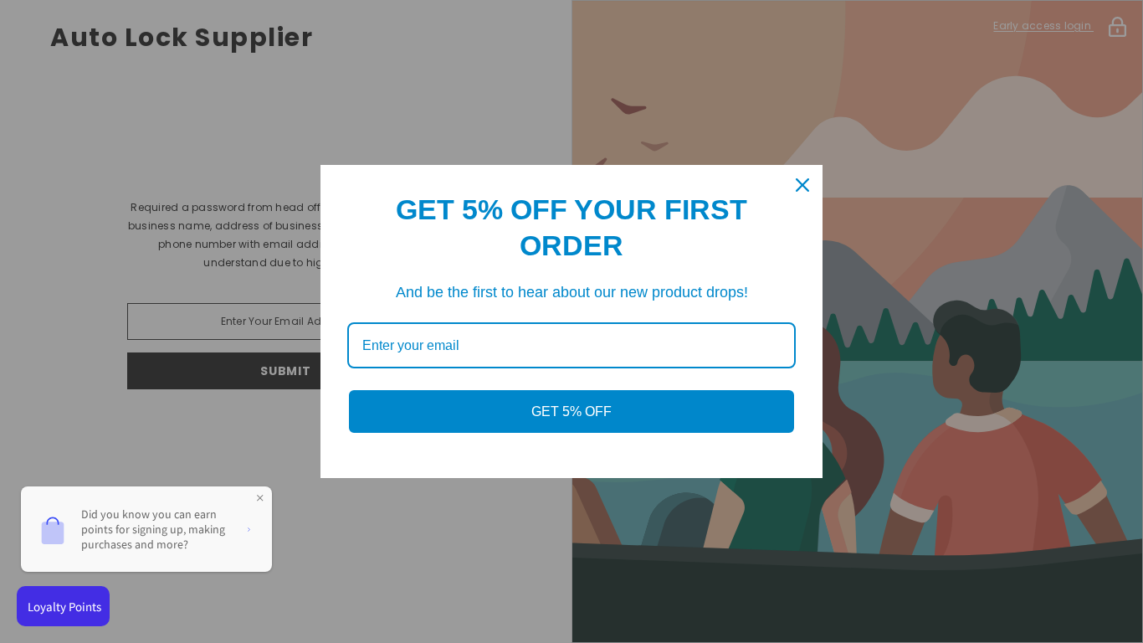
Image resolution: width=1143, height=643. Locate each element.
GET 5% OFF (571, 411)
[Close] (802, 185)
